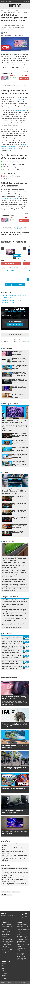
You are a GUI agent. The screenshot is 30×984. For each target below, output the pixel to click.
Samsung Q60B (19, 99)
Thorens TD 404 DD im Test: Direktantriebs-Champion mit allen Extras (15, 844)
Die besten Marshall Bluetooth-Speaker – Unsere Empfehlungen (14, 589)
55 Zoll (3, 926)
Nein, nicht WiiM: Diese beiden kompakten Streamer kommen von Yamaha (14, 883)
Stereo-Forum (20, 953)
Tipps (3, 977)
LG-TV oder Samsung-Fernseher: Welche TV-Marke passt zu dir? (14, 619)
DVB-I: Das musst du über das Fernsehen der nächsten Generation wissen (14, 624)
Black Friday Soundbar (7, 943)
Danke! (3, 967)
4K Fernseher (5, 892)
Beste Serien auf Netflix (22, 924)
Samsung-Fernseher (19, 110)
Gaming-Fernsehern (10, 148)
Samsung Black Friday (7, 949)
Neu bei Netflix (20, 928)
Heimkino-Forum (21, 956)
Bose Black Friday (6, 946)
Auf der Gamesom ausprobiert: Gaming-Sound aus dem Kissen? (14, 869)
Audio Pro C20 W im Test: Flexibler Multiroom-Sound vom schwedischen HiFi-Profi (15, 855)
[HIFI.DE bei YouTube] (22, 1)
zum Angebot (24, 78)
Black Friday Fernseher (7, 939)
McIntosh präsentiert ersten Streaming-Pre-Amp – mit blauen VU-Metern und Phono (14, 880)
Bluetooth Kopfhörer (7, 931)
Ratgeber (4, 975)
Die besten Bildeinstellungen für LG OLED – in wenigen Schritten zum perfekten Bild (14, 610)
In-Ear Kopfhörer (6, 933)
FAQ (18, 951)
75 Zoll (11, 926)
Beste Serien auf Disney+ (23, 938)
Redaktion (4, 963)
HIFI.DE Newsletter (6, 307)
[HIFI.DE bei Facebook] (28, 1)
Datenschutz (10, 982)
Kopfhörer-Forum (21, 960)
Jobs (3, 968)
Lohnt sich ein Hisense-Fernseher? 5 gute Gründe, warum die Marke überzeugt (14, 614)
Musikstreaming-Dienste (23, 944)
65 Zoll (7, 926)
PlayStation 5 (13, 146)
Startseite (4, 10)
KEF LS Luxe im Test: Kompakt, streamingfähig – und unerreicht (14, 848)
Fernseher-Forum (21, 955)
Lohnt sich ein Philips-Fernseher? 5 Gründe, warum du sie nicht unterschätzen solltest (15, 600)
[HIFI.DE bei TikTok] (26, 1)
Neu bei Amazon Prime (22, 936)
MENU (4, 1)
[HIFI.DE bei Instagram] (24, 1)
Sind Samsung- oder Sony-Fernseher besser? (13, 605)
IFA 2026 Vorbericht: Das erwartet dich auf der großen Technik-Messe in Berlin (14, 876)
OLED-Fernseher (6, 928)
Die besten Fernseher (8, 302)
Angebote (4, 978)
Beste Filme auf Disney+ (23, 939)
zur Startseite (16, 335)
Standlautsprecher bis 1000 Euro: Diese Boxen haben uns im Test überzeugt (13, 580)
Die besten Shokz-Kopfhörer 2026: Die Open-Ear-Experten (13, 575)
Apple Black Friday (6, 952)
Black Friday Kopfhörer (7, 941)
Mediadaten (3, 982)
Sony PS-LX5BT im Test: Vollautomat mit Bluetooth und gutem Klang (14, 859)
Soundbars (4, 929)
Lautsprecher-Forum (22, 958)
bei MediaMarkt (10, 263)
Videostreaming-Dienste (23, 943)
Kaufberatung (5, 973)
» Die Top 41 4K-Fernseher (15, 285)
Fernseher (10, 10)
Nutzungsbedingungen (20, 982)
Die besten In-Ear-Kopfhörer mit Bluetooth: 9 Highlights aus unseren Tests (14, 585)
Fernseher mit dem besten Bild (10, 198)
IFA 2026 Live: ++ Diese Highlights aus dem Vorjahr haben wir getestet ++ (15, 872)
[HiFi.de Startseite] (15, 5)
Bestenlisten (5, 972)
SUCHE (9, 1)
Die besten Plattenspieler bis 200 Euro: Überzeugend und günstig (13, 566)
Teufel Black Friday (6, 948)
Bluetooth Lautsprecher (7, 938)
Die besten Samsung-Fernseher (11, 300)
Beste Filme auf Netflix (22, 926)
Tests (3, 970)
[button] (27, 279)
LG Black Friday (6, 951)
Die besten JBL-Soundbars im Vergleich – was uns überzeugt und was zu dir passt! (14, 571)
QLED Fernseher (18, 10)
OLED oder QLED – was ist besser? (12, 627)
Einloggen (19, 950)
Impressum (26, 983)
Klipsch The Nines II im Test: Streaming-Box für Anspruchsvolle (13, 852)
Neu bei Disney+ (21, 941)
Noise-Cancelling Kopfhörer (6, 935)
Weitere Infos (20, 86)
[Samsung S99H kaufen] (10, 252)
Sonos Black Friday (6, 944)
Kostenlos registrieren (22, 948)
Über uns (4, 965)
